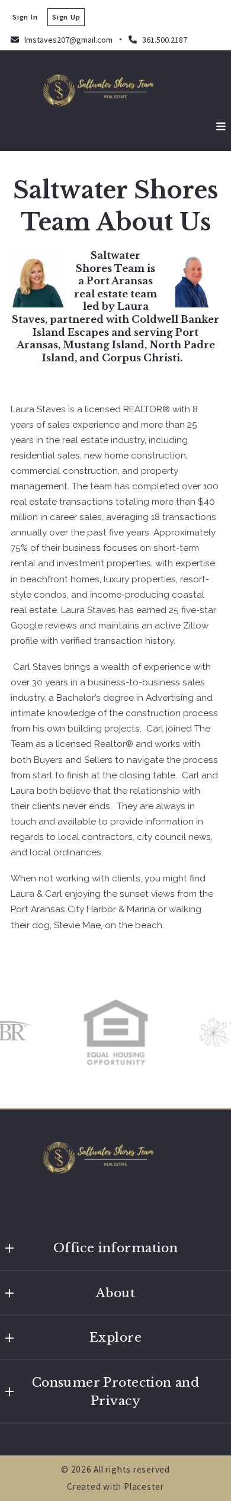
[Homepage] (115, 90)
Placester (144, 1486)
